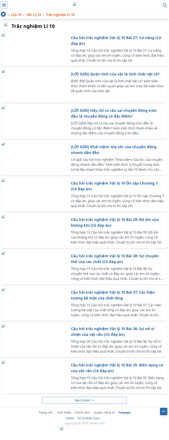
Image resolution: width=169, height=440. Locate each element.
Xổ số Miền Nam (88, 418)
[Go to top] (163, 411)
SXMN (70, 418)
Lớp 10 (16, 14)
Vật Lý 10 (33, 14)
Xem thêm (82, 400)
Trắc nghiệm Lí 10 (60, 14)
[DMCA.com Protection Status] (84, 429)
